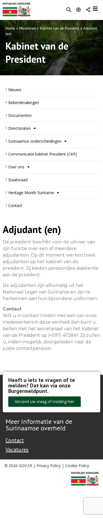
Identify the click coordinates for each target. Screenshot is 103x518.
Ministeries (27, 28)
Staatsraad (17, 179)
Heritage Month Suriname (31, 192)
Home (10, 28)
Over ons (16, 166)
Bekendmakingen (23, 102)
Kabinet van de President (59, 28)
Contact (15, 205)
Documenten (20, 115)
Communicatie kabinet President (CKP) (42, 154)
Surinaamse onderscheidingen (35, 141)
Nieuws (14, 89)
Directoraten (19, 128)
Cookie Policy (77, 465)
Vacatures (17, 449)
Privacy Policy (49, 465)
